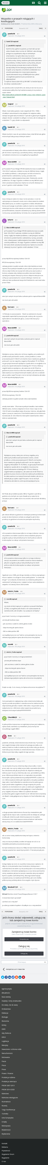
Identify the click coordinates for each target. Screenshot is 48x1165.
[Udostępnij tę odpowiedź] (44, 36)
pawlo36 (11, 33)
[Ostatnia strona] (45, 28)
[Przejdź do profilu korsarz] (4, 308)
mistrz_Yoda (13, 591)
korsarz (11, 307)
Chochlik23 (12, 717)
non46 (10, 644)
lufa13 (10, 220)
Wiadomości (6, 1130)
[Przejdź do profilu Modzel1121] (4, 888)
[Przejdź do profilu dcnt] (4, 737)
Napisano (16, 36)
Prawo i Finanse (7, 1073)
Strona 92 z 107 (24, 28)
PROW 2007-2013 (8, 1086)
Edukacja (5, 1013)
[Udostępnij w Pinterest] (23, 977)
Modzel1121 (13, 887)
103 (45, 962)
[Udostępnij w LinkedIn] (20, 977)
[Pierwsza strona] (2, 28)
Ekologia (5, 1017)
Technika (5, 1114)
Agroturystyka (7, 989)
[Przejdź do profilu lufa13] (4, 221)
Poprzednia (9, 28)
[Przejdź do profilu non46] (4, 645)
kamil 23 (11, 127)
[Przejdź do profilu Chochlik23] (4, 718)
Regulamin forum (8, 1154)
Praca (4, 1065)
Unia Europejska (7, 1118)
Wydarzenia (6, 1134)
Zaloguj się (24, 953)
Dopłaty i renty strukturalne (11, 1001)
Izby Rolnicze (6, 1033)
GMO (3, 1029)
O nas (4, 1161)
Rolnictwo (5, 1094)
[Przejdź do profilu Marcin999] (4, 163)
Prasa (4, 1069)
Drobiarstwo (6, 1009)
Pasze (4, 1061)
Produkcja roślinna (8, 1077)
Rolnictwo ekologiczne (10, 1098)
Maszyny (39, 24)
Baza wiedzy (6, 997)
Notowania (6, 1057)
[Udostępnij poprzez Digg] (9, 977)
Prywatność (6, 1150)
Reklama (5, 1147)
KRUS (4, 1037)
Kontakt (4, 1143)
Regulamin (5, 1158)
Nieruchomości (7, 1053)
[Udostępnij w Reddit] (16, 977)
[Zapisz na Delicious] (13, 977)
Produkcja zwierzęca (9, 1081)
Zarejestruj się (24, 939)
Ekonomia (5, 1021)
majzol (10, 104)
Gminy (4, 1025)
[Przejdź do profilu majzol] (4, 105)
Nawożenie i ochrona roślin (11, 1049)
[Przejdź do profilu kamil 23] (4, 128)
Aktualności (6, 993)
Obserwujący (22, 962)
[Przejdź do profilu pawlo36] (4, 34)
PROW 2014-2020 (8, 1090)
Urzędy (4, 1122)
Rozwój (4, 1106)
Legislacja (5, 1041)
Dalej (40, 28)
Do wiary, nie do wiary (10, 1005)
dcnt (10, 736)
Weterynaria (6, 1126)
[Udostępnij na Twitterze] (2, 977)
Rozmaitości (6, 1102)
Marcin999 (12, 162)
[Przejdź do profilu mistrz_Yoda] (4, 592)
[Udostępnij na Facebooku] (6, 977)
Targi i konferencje (8, 1110)
